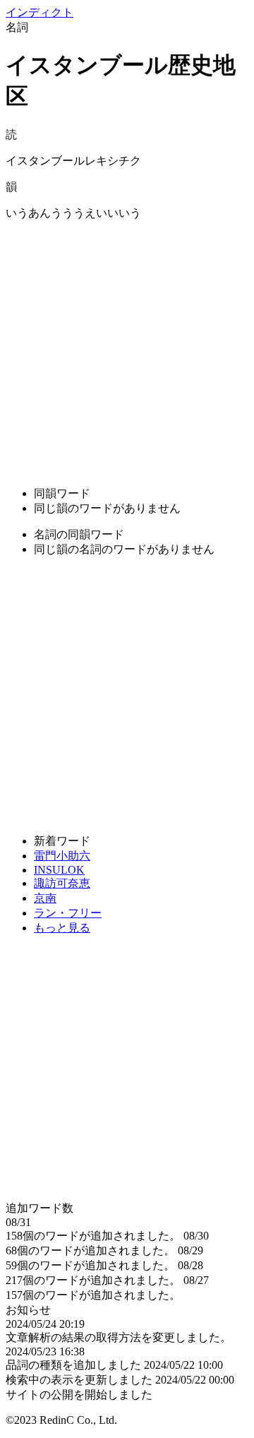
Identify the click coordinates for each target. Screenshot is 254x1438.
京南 (45, 898)
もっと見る (62, 928)
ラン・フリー (68, 913)
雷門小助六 (62, 856)
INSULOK (59, 870)
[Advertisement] (127, 348)
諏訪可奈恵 (62, 883)
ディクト (39, 12)
